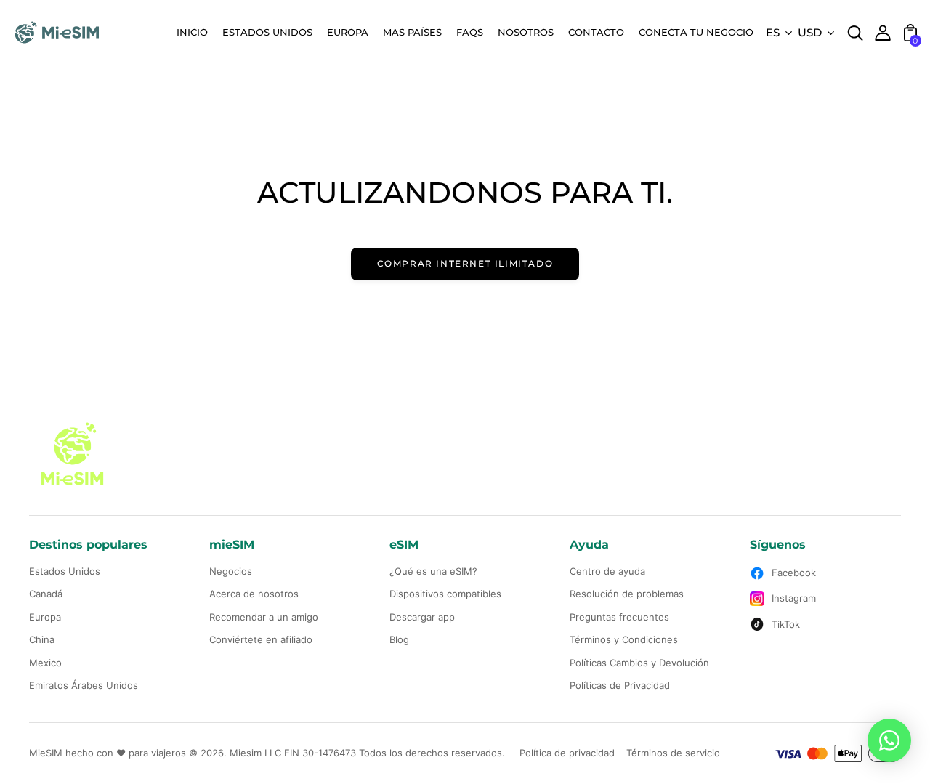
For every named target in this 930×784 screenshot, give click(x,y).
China (41, 639)
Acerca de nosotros (254, 593)
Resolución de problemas (627, 593)
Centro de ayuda (607, 571)
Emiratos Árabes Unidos (83, 685)
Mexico (45, 662)
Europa (45, 617)
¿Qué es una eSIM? (433, 571)
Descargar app (422, 617)
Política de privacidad (567, 753)
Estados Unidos (64, 571)
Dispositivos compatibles (445, 593)
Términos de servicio (673, 753)
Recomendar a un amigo (263, 617)
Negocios (230, 571)
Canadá (45, 593)
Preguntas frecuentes (619, 617)
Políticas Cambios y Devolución (639, 662)
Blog (399, 639)
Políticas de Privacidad (620, 685)
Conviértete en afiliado (260, 639)
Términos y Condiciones (624, 639)
